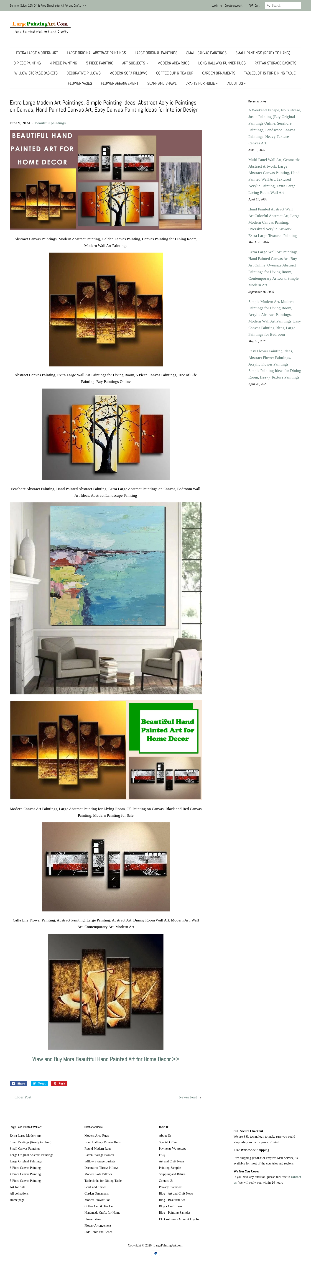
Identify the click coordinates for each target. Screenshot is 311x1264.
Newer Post (188, 1097)
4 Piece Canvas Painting (25, 1174)
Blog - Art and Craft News (176, 1193)
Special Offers (168, 1142)
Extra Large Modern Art (37, 52)
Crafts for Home (201, 83)
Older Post (23, 1097)
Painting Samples (170, 1167)
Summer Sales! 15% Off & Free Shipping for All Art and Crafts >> (48, 5)
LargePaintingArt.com (167, 1245)
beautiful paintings (50, 123)
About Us (235, 83)
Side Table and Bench (98, 1232)
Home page (17, 1200)
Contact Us (166, 1180)
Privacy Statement (170, 1187)
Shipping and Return (172, 1174)
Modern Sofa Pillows (128, 73)
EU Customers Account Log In (179, 1219)
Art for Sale (17, 1187)
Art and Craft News (171, 1161)
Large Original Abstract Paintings (96, 52)
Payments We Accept (172, 1148)
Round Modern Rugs (97, 1148)
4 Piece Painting (63, 63)
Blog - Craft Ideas (170, 1206)
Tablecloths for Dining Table (270, 73)
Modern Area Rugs (173, 63)
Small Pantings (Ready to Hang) (262, 52)
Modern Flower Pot (97, 1200)
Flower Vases (80, 83)
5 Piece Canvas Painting (25, 1180)
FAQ (162, 1155)
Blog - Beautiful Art (172, 1200)
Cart (257, 5)
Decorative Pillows (83, 73)
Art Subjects (134, 63)
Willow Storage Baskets (36, 73)
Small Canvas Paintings (206, 52)
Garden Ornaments (218, 73)
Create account (233, 5)
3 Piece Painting (27, 63)
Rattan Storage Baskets (275, 63)
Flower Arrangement (119, 83)
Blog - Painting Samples (174, 1212)
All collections (19, 1193)
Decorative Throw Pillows (101, 1167)
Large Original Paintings (156, 52)
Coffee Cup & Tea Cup (174, 73)
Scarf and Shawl (162, 83)
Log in (215, 5)
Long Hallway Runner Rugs (222, 63)
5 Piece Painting (99, 63)
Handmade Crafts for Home (102, 1212)
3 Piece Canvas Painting (25, 1167)
